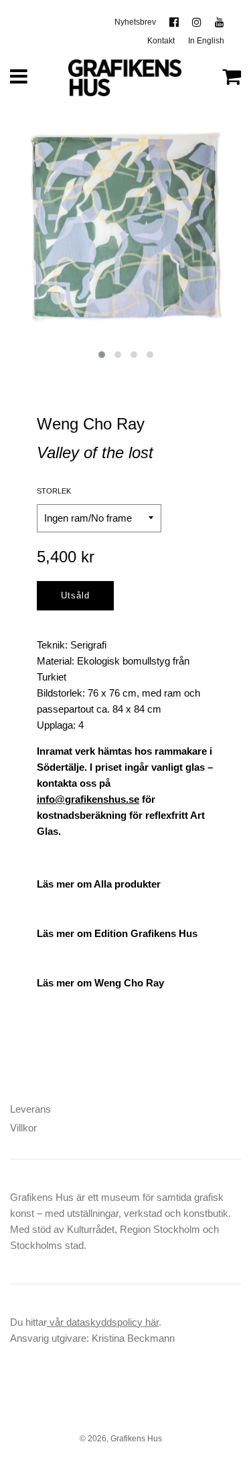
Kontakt (161, 40)
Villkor (23, 1127)
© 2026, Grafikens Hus (121, 1438)
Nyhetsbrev (135, 22)
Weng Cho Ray (91, 424)
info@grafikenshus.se (88, 799)
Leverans (30, 1109)
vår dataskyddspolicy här (103, 1322)
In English (206, 40)
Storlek (54, 491)
